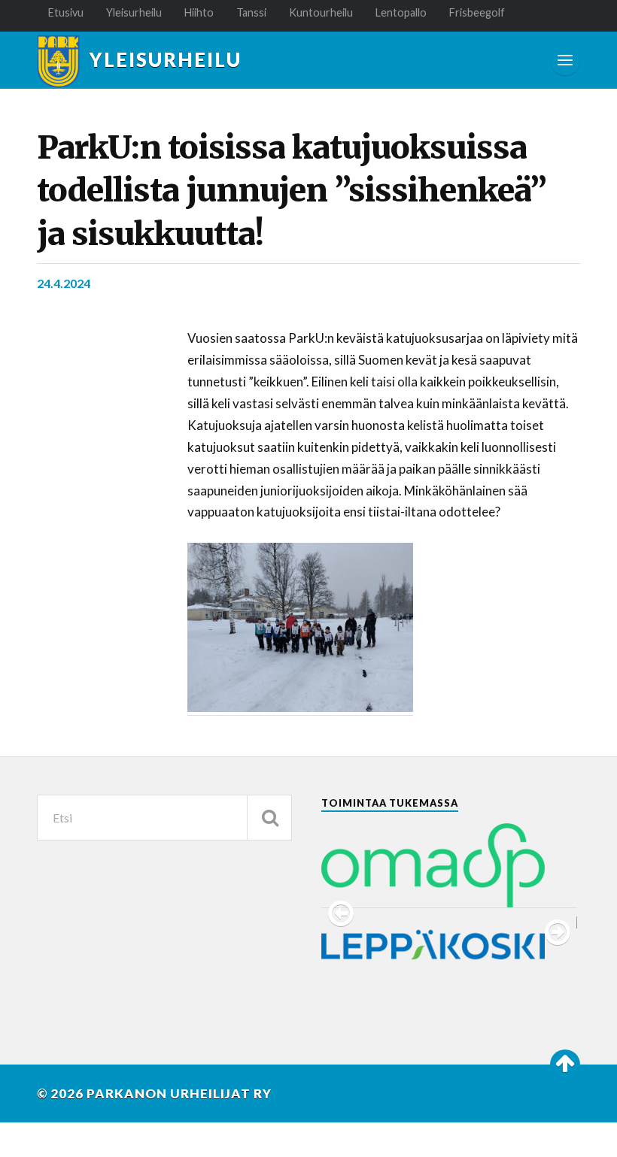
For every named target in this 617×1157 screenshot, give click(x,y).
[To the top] (565, 1064)
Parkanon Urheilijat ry (179, 1093)
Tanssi (251, 12)
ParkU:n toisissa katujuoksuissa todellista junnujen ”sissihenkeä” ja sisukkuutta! (291, 190)
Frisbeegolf (477, 12)
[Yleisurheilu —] (58, 61)
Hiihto (199, 12)
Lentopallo (401, 12)
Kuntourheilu (321, 12)
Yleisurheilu (134, 12)
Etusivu (66, 12)
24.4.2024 (63, 283)
